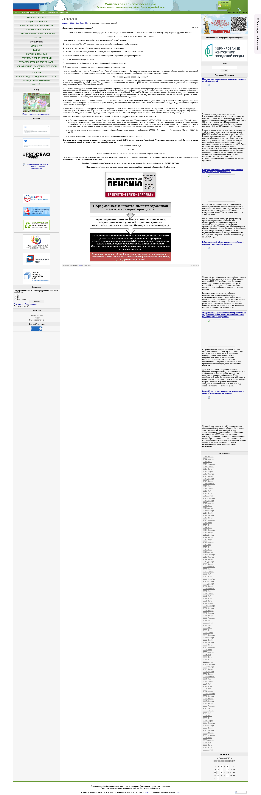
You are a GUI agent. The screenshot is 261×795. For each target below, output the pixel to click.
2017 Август (208, 508)
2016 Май (207, 491)
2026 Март (207, 738)
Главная (17, 13)
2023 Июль (207, 659)
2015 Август (208, 471)
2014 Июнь (207, 462)
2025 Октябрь (208, 725)
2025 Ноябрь (208, 728)
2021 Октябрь (208, 608)
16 (215, 773)
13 (228, 770)
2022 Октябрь (208, 638)
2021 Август (208, 603)
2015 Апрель (208, 467)
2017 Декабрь (208, 515)
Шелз (178, 792)
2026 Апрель (208, 740)
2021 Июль (207, 601)
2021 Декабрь (208, 613)
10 (218, 770)
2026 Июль (207, 747)
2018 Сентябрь (209, 530)
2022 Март (207, 620)
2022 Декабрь (208, 642)
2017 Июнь (207, 506)
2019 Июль (207, 550)
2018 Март (207, 523)
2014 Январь (208, 457)
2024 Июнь (207, 686)
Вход (44, 13)
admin (80, 265)
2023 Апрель (208, 652)
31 (218, 778)
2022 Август (208, 633)
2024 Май (207, 684)
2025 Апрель (208, 711)
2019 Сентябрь (209, 554)
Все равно (21, 299)
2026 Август (208, 750)
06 (86, 23)
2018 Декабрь (208, 535)
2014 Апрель (208, 459)
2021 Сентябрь (209, 606)
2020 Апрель (208, 572)
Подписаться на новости (58, 13)
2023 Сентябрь (209, 664)
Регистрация (35, 13)
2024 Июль (207, 689)
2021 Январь (208, 586)
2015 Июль (207, 469)
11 (221, 770)
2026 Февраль (209, 735)
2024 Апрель (208, 681)
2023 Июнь (207, 657)
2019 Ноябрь (208, 559)
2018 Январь (208, 518)
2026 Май (207, 743)
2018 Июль (207, 528)
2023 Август (208, 662)
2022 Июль (207, 630)
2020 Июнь (207, 576)
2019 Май (207, 545)
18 (221, 773)
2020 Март (207, 569)
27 (228, 776)
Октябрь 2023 (224, 758)
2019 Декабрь (208, 562)
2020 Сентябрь (209, 579)
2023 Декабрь (208, 672)
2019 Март (207, 540)
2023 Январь (208, 645)
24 (218, 776)
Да (18, 295)
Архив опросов (31, 304)
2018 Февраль (209, 520)
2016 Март (207, 486)
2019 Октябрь (208, 557)
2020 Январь (208, 564)
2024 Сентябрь (209, 694)
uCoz (147, 792)
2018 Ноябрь (208, 532)
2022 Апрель (208, 623)
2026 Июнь (207, 745)
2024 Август (208, 691)
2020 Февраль (209, 567)
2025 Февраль (209, 706)
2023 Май (207, 655)
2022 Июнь (207, 628)
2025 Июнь (207, 716)
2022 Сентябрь (209, 635)
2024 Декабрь (208, 701)
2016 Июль (207, 493)
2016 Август (208, 496)
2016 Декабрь (208, 501)
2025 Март (207, 708)
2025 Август (208, 721)
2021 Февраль (209, 589)
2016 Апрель (208, 489)
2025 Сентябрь (209, 723)
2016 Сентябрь (209, 498)
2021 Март (207, 591)
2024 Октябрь (208, 696)
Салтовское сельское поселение (36, 114)
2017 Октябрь (208, 511)
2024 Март (207, 679)
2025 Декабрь (208, 730)
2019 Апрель (208, 542)
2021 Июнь (207, 598)
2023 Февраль (209, 647)
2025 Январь (208, 703)
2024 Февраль (209, 677)
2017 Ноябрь (208, 513)
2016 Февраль (209, 484)
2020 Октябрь (208, 581)
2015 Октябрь (208, 474)
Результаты (18, 304)
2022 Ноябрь (208, 640)
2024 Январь (208, 674)
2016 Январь (208, 481)
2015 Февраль (209, 464)
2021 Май (207, 596)
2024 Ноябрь (208, 699)
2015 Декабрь (208, 479)
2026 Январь (208, 733)
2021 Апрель (208, 594)
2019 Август (208, 552)
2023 (72, 23)
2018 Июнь (207, 525)
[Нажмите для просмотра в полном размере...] (130, 262)
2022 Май (207, 625)
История (25, 13)
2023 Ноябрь (208, 669)
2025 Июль (207, 718)
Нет (18, 297)
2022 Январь (208, 616)
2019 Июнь (207, 547)
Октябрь (79, 23)
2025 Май (207, 713)
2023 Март (207, 650)
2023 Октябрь (208, 667)
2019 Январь (208, 537)
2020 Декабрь (208, 584)
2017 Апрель (208, 503)
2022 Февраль (209, 618)
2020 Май (207, 574)
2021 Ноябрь (208, 611)
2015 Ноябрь (208, 476)
